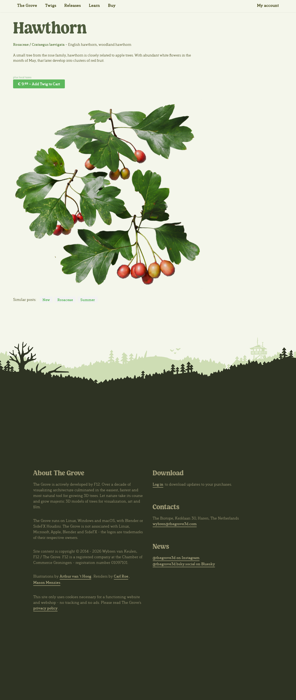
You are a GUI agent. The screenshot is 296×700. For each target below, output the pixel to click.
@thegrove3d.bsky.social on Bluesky (184, 563)
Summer (87, 299)
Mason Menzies (46, 582)
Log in (158, 484)
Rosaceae (65, 299)
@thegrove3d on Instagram (176, 557)
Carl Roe (121, 576)
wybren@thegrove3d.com (175, 523)
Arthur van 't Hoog (75, 576)
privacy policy (45, 608)
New (46, 299)
